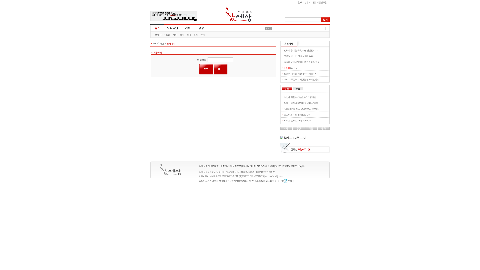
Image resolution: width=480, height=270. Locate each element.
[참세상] (170, 169)
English (301, 166)
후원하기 (215, 166)
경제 (189, 34)
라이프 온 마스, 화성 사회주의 (297, 120)
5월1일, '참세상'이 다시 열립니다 (298, 56)
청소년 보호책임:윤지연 (286, 166)
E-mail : (266, 176)
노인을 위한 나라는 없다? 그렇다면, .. (301, 97)
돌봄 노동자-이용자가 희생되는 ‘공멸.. (301, 103)
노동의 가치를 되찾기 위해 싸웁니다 (300, 73)
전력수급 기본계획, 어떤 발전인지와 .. (301, 50)
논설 (298, 89)
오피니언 (172, 27)
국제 (202, 34)
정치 (182, 34)
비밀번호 (201, 59)
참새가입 (302, 2)
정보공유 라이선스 (287, 181)
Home (155, 43)
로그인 (311, 2)
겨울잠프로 (235, 166)
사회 (175, 34)
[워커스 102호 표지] (293, 137)
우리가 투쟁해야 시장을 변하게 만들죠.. (302, 79)
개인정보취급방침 (265, 166)
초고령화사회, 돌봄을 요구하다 (298, 114)
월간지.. (290, 68)
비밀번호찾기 (322, 2)
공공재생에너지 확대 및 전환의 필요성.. (302, 62)
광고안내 (224, 166)
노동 (168, 34)
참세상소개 (204, 166)
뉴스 (157, 27)
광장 (198, 27)
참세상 (239, 15)
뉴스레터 (251, 166)
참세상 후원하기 (305, 149)
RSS (244, 166)
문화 (196, 34)
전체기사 (159, 34)
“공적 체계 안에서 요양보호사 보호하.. (301, 109)
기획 (188, 27)
